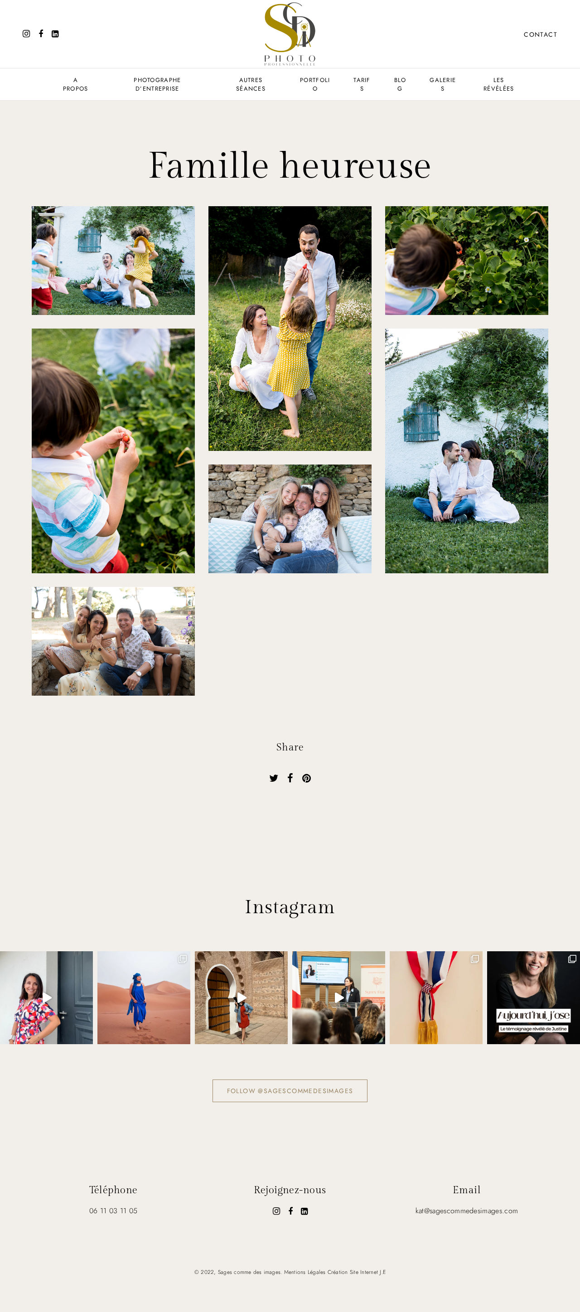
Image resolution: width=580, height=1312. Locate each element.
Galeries (443, 84)
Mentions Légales (305, 1272)
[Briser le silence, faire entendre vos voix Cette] (533, 997)
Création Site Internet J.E (357, 1272)
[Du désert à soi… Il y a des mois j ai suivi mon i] (241, 997)
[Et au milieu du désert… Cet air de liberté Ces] (143, 997)
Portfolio (315, 84)
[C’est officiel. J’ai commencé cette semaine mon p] (436, 997)
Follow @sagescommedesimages (290, 1090)
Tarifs (362, 84)
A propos (75, 84)
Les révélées (498, 84)
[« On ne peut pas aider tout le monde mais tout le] (46, 997)
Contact (540, 34)
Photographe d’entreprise (157, 84)
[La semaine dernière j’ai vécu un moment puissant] (338, 997)
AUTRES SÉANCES (251, 84)
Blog (400, 84)
